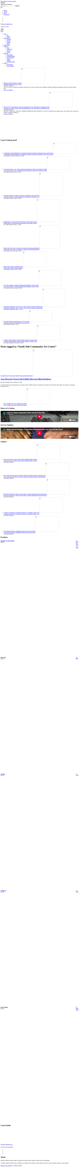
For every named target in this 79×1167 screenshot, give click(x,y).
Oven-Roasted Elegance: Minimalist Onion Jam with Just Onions (19, 531)
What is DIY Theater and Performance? (13, 266)
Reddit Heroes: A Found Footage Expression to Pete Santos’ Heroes (20, 221)
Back (2, 31)
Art (7, 35)
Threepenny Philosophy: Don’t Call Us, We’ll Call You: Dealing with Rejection (23, 306)
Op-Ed (8, 41)
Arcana (8, 50)
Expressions (7, 45)
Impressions (6, 38)
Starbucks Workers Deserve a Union (12, 83)
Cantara (9, 60)
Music (8, 43)
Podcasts (6, 53)
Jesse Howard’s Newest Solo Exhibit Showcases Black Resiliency (17, 375)
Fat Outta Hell (10, 57)
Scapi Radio (10, 55)
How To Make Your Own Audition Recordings (15, 403)
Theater (8, 42)
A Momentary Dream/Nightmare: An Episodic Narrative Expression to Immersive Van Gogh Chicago (28, 153)
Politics (8, 36)
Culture (5, 46)
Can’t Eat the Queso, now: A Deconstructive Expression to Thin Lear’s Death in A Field (25, 169)
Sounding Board (11, 56)
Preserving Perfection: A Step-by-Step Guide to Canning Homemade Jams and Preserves (25, 494)
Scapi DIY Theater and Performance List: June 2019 (16, 321)
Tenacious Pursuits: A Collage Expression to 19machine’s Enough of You (21, 195)
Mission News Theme (6, 1165)
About (5, 10)
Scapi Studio (10, 64)
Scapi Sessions (10, 66)
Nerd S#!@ (9, 49)
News (5, 34)
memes (8, 52)
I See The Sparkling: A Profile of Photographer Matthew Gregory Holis (21, 285)
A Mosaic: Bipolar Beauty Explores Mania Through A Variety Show (20, 340)
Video (5, 63)
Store (5, 13)
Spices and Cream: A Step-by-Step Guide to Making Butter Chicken (20, 459)
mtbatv (8, 59)
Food (8, 48)
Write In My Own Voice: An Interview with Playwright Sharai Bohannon (21, 248)
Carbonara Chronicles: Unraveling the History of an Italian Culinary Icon (21, 512)
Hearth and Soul (11, 61)
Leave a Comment (8, 90)
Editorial (9, 39)
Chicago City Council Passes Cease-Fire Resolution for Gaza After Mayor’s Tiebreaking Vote (26, 107)
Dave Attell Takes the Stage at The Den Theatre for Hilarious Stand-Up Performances (24, 475)
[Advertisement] (39, 127)
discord (5, 11)
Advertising (6, 14)
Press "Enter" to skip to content (8, 1)
